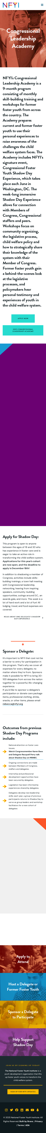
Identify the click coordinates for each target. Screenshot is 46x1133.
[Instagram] (6, 1110)
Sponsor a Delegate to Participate (23, 1014)
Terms (21, 1125)
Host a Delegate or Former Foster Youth (23, 986)
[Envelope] (27, 1110)
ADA (27, 1125)
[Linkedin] (22, 1110)
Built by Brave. (26, 1121)
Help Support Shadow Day (23, 1042)
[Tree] (37, 1110)
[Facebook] (17, 1110)
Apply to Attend (23, 959)
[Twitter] (11, 1110)
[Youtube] (32, 1110)
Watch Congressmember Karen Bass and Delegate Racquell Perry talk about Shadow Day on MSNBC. (26, 754)
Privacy (39, 1121)
